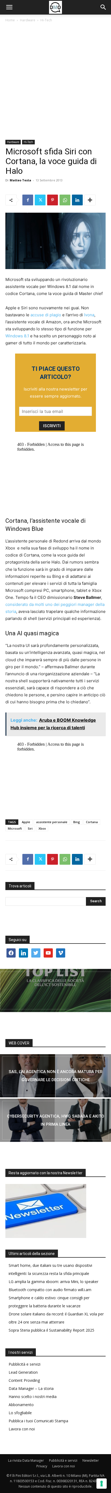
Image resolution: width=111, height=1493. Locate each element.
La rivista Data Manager (26, 1460)
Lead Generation (23, 1372)
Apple (26, 822)
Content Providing (24, 1380)
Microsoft (15, 828)
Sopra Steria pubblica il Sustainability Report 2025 (51, 1330)
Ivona (88, 314)
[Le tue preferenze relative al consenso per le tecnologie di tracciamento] (101, 1483)
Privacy (41, 1466)
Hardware (27, 20)
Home (10, 20)
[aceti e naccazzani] (55, 1120)
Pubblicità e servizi (24, 1364)
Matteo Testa (20, 180)
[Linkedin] (77, 200)
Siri (30, 828)
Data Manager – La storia (31, 1388)
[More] (90, 200)
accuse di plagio (45, 314)
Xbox (42, 828)
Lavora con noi (22, 1428)
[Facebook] (27, 200)
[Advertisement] (55, 81)
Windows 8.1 (17, 335)
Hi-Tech (46, 20)
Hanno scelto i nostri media (33, 1396)
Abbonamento (21, 1404)
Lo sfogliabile (20, 1412)
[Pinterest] (52, 200)
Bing (76, 822)
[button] (9, 7)
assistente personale (51, 822)
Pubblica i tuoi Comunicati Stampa (38, 1420)
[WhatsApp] (65, 200)
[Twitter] (40, 200)
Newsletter (90, 1460)
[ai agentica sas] (55, 1075)
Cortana (92, 822)
